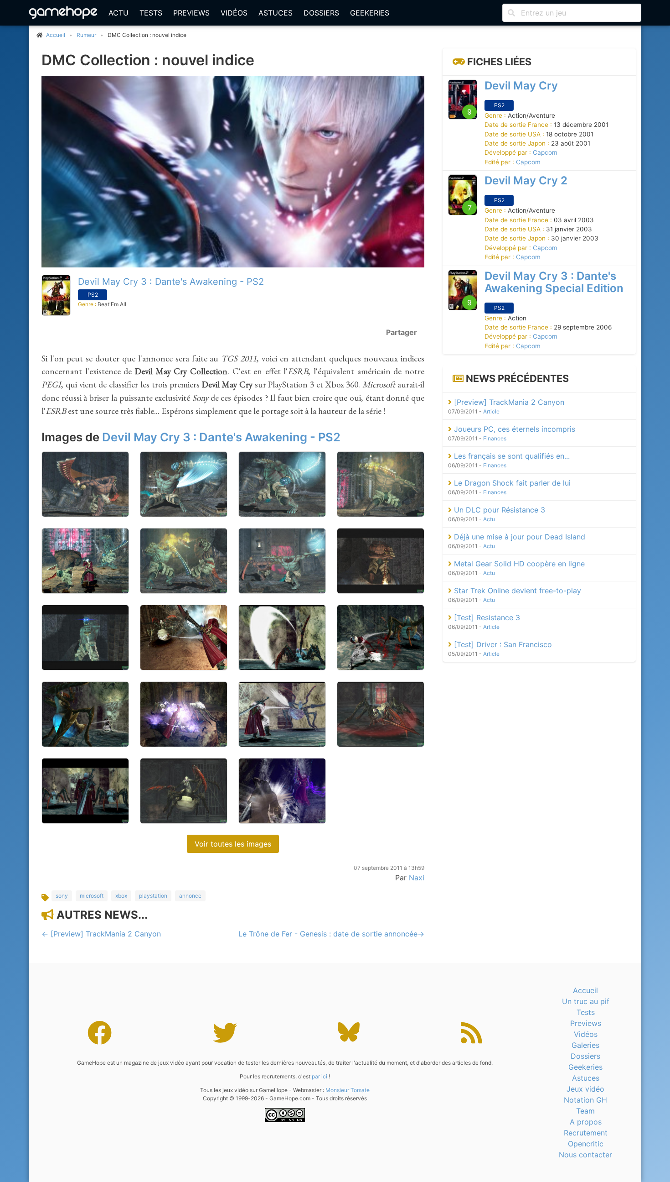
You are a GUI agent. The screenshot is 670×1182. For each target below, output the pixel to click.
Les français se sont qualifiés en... (511, 455)
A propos (586, 1121)
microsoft (91, 895)
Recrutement (586, 1132)
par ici (319, 1076)
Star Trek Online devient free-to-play (516, 590)
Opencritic (585, 1143)
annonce (190, 895)
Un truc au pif (585, 1001)
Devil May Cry (521, 85)
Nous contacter (585, 1154)
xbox (121, 895)
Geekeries (369, 12)
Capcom (545, 153)
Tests (150, 12)
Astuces (275, 12)
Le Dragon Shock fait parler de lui (511, 482)
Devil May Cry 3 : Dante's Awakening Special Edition (554, 282)
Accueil (585, 990)
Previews (191, 12)
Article (491, 411)
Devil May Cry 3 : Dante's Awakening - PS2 (171, 281)
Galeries (585, 1045)
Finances (494, 438)
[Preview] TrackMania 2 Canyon (508, 402)
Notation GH (585, 1099)
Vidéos (234, 12)
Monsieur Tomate (347, 1090)
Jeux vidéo (585, 1088)
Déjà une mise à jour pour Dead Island (518, 536)
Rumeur (86, 34)
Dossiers (321, 12)
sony (62, 895)
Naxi (416, 877)
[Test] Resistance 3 (486, 617)
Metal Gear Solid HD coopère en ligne (518, 563)
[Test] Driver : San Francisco (502, 644)
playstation (153, 895)
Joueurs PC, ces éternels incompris (513, 429)
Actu (118, 12)
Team (585, 1110)
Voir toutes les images (233, 843)
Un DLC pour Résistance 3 (498, 509)
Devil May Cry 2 (525, 181)
